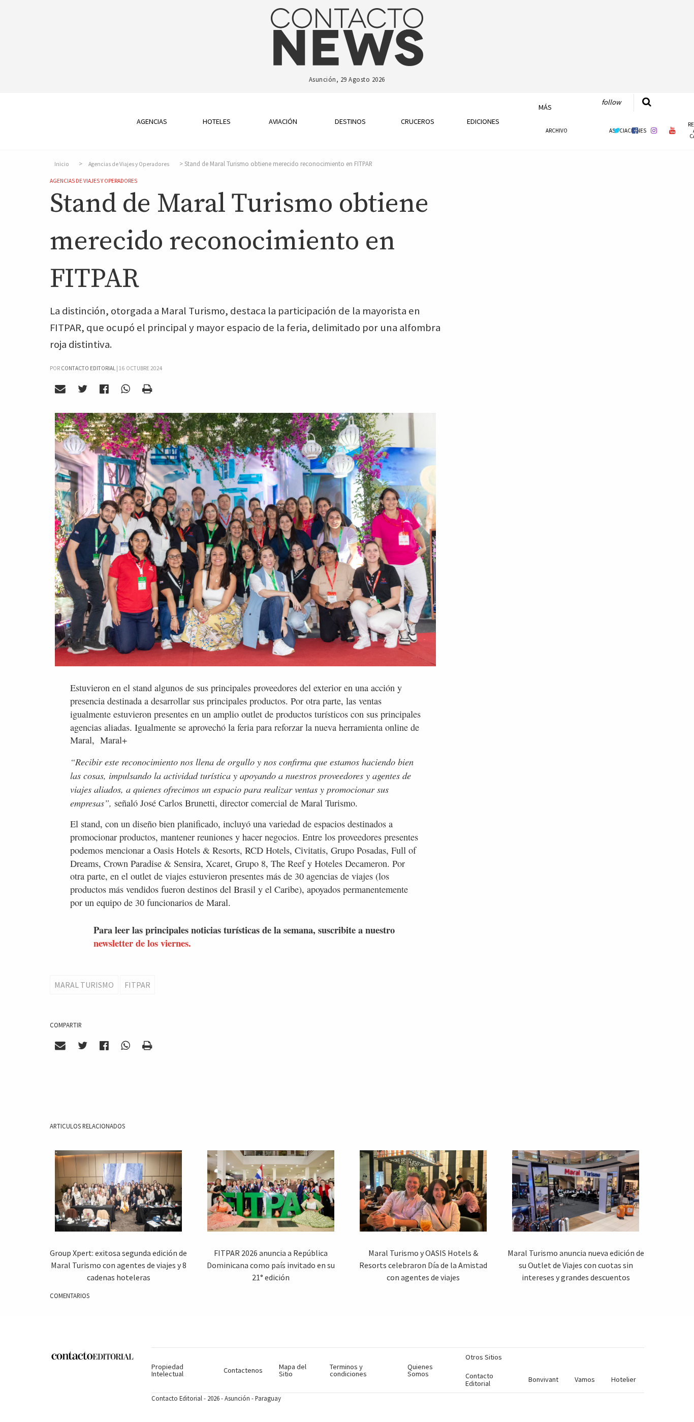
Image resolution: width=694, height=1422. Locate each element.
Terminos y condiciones (348, 1370)
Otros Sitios (483, 1357)
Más (545, 107)
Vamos (585, 1379)
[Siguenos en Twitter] (616, 130)
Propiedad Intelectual (167, 1370)
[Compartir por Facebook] (104, 389)
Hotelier (623, 1379)
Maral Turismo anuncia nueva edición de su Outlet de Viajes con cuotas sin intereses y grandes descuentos (576, 1265)
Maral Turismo (84, 985)
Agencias (152, 121)
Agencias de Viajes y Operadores (128, 164)
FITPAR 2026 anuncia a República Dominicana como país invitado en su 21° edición (271, 1265)
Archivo (556, 130)
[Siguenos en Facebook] (635, 130)
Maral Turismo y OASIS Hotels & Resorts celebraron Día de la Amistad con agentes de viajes (423, 1265)
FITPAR (137, 985)
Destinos (350, 121)
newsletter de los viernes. (142, 943)
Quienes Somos (420, 1370)
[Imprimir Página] (147, 389)
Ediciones (483, 121)
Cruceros (417, 121)
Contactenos (243, 1370)
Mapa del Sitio (292, 1370)
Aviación (283, 121)
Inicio (61, 164)
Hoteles (217, 121)
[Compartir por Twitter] (83, 389)
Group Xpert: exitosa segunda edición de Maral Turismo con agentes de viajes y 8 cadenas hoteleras (118, 1265)
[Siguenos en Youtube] (672, 130)
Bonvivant (543, 1379)
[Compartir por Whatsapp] (125, 389)
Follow (611, 102)
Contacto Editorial (479, 1379)
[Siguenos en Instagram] (654, 130)
